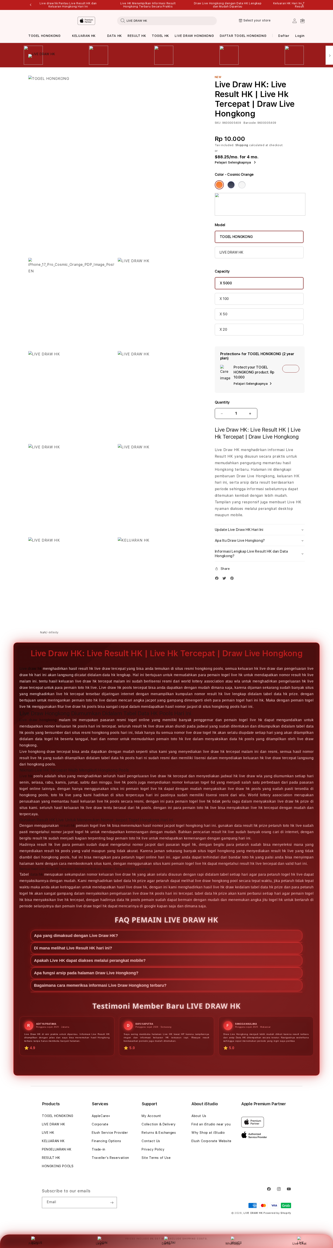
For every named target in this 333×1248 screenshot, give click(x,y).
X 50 (223, 314)
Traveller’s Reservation (110, 1158)
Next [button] (302, 5)
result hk (67, 825)
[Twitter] (225, 579)
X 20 (223, 329)
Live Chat (299, 1243)
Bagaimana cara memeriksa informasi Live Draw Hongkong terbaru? (100, 985)
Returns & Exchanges (159, 1132)
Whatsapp (233, 1243)
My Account (151, 1116)
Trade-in (98, 1149)
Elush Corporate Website (211, 1141)
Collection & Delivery (159, 1124)
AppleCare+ (101, 1116)
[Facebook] (218, 579)
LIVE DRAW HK (231, 252)
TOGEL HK (160, 36)
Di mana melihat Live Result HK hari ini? (73, 948)
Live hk (25, 776)
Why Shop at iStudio (208, 1132)
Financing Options (106, 1141)
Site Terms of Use (156, 1158)
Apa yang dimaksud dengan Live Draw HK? (76, 935)
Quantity (222, 402)
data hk (36, 874)
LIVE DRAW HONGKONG (194, 36)
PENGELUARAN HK (56, 1149)
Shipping (242, 145)
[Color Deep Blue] (231, 184)
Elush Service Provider (110, 1132)
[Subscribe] (112, 1202)
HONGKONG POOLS (57, 1166)
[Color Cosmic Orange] (219, 184)
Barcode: (250, 122)
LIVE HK (48, 1132)
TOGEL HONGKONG (44, 36)
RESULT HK (137, 36)
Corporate (100, 1124)
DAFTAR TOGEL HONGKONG (243, 36)
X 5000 (226, 283)
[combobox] (167, 21)
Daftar (166, 1243)
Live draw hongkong (38, 720)
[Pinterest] (233, 579)
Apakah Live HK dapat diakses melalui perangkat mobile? (90, 960)
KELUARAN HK (84, 36)
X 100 (224, 299)
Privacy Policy (153, 1149)
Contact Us (151, 1141)
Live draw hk (30, 668)
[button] (44, 36)
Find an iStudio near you (211, 1124)
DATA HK (114, 36)
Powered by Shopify (277, 1213)
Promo (33, 1243)
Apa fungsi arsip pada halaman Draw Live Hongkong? (86, 973)
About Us (198, 1116)
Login (100, 1243)
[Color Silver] (242, 184)
